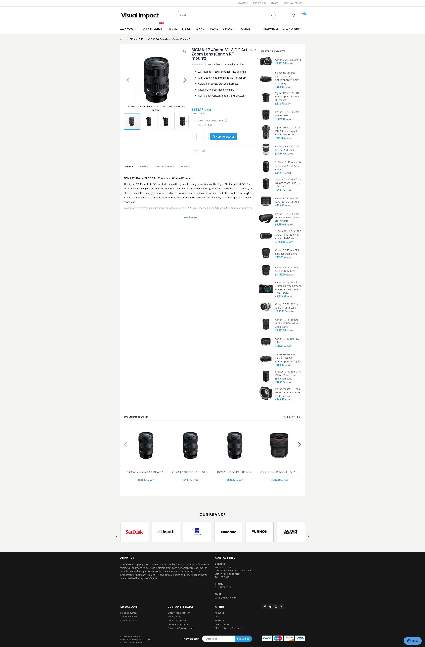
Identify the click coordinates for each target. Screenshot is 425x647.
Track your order (128, 616)
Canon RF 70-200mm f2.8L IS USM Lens (287, 305)
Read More (190, 217)
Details (128, 166)
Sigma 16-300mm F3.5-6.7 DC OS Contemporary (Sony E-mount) (287, 78)
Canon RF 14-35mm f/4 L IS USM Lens (286, 269)
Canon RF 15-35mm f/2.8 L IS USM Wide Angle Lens (286, 323)
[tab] (130, 166)
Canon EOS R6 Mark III (288, 59)
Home (121, 39)
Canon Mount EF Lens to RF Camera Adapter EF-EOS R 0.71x (288, 392)
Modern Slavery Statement (228, 628)
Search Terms (222, 624)
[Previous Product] (251, 49)
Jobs (217, 616)
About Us (219, 612)
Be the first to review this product (226, 64)
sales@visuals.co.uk (225, 597)
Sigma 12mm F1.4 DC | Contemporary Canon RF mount (288, 96)
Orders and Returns (178, 620)
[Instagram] (281, 606)
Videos (144, 166)
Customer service (129, 620)
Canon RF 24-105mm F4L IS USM (287, 113)
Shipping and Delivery (179, 612)
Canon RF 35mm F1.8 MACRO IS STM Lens (287, 200)
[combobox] (226, 15)
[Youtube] (275, 606)
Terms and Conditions (179, 624)
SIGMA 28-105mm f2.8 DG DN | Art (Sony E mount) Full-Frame (288, 234)
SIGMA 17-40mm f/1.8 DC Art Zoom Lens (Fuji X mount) (288, 183)
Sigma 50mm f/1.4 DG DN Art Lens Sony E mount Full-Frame (287, 131)
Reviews (186, 166)
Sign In (275, 3)
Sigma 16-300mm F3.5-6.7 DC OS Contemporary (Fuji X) (287, 358)
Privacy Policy (174, 616)
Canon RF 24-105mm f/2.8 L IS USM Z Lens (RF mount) (287, 217)
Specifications (164, 166)
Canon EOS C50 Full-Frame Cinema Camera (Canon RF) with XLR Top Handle (288, 287)
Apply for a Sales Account (180, 628)
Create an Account (294, 3)
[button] (293, 15)
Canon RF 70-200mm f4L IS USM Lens (287, 148)
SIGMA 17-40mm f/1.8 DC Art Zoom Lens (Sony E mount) (288, 375)
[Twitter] (270, 606)
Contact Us (259, 3)
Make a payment (128, 612)
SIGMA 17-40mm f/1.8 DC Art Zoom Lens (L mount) (288, 165)
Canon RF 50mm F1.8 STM (287, 340)
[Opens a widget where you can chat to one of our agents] (412, 641)
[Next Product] (255, 49)
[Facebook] (264, 606)
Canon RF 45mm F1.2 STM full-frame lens (287, 251)
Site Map (219, 620)
